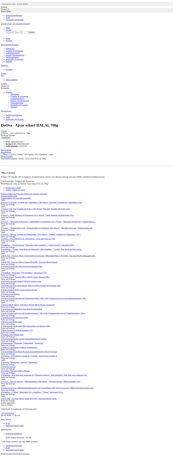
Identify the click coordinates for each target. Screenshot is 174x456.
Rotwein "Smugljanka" (29, 362)
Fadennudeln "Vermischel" (33, 343)
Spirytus (12, 367)
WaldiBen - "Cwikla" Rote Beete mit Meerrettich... (63, 249)
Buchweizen (17, 322)
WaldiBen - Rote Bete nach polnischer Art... (71, 375)
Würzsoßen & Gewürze (14, 59)
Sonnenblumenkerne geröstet (36, 339)
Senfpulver (15, 294)
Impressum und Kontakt (15, 20)
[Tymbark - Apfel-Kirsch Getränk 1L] (15, 356)
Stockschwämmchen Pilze (32, 266)
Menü (8, 28)
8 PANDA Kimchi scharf (31, 281)
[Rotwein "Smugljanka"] (11, 362)
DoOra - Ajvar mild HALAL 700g (42, 239)
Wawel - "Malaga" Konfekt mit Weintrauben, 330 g (61, 234)
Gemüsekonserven (13, 53)
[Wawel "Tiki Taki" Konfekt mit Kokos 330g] (19, 209)
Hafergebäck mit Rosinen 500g (38, 326)
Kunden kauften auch (9, 194)
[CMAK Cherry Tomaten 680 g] (14, 277)
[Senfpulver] (6, 294)
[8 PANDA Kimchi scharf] (11, 281)
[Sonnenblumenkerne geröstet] (13, 339)
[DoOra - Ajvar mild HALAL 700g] (15, 239)
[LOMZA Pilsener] (8, 371)
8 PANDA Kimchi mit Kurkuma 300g (46, 286)
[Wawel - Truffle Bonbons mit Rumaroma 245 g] (20, 215)
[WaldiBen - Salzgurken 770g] (13, 273)
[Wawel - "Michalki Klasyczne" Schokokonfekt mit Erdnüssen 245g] (27, 228)
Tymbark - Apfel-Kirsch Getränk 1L (44, 356)
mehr (51, 154)
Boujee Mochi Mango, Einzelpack (42, 305)
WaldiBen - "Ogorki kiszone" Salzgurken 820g (56, 245)
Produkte (9, 92)
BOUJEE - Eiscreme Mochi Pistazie (44, 262)
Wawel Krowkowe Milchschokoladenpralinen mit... (75, 388)
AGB (8, 18)
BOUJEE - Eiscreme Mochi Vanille (43, 399)
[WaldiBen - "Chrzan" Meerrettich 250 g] (17, 392)
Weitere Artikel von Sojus (15, 190)
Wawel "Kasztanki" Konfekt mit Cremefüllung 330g (62, 202)
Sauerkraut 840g (22, 318)
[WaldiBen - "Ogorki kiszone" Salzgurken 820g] (20, 245)
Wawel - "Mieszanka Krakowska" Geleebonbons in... (76, 222)
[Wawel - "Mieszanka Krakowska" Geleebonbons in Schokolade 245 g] (28, 222)
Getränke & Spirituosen (14, 51)
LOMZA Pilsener (23, 371)
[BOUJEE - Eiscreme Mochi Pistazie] (15, 262)
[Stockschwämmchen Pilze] (12, 266)
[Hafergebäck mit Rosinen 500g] (14, 326)
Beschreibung (6, 150)
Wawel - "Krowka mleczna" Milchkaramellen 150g (61, 382)
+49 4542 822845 (7, 413)
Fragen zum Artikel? (13, 188)
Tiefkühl (9, 62)
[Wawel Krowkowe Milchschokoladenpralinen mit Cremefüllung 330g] (28, 388)
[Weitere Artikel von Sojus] (4, 131)
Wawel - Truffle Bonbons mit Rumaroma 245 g (56, 215)
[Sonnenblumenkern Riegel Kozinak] (15, 352)
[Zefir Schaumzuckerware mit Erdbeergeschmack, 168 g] (23, 298)
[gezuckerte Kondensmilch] (12, 309)
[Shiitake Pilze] (7, 335)
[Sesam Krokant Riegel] (10, 290)
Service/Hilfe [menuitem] (12, 15)
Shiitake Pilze (18, 335)
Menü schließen (12, 80)
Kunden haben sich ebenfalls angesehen (32, 194)
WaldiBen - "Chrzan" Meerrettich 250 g (48, 392)
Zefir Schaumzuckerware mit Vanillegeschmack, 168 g (64, 313)
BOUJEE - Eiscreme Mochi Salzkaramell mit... (78, 256)
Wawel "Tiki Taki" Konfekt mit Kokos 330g (53, 209)
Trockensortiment (12, 57)
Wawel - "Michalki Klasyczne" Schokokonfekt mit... (73, 228)
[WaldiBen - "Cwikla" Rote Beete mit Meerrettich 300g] (22, 249)
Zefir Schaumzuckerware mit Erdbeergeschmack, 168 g (65, 298)
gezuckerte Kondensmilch (32, 309)
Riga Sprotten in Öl (25, 330)
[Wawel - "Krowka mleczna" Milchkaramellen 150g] (21, 382)
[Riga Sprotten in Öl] (9, 330)
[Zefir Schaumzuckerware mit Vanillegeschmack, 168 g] (22, 313)
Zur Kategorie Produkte (10, 45)
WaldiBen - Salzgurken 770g (36, 273)
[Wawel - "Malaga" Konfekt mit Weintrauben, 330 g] (21, 234)
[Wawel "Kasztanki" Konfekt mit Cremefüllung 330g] (22, 202)
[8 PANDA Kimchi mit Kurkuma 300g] (16, 286)
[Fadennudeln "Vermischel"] (12, 343)
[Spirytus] (5, 367)
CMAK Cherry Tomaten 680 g (38, 277)
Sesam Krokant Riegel (28, 290)
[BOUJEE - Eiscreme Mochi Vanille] (15, 399)
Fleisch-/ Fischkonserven (15, 55)
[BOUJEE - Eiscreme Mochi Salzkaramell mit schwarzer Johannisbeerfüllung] (31, 256)
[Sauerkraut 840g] (8, 318)
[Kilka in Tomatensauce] (10, 347)
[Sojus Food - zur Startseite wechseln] (15, 24)
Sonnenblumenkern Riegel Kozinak (43, 352)
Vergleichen (6, 138)
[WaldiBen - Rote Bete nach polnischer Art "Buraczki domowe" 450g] (28, 375)
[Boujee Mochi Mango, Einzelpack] (15, 305)
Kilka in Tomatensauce (29, 347)
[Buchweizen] (7, 322)
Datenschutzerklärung (14, 15)
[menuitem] (89, 15)
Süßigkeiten (10, 49)
